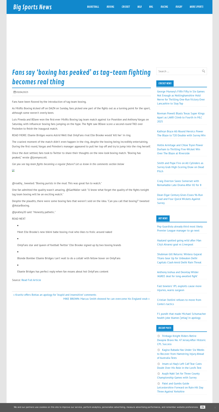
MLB (139, 6)
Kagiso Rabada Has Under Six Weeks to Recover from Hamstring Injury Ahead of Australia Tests (180, 354)
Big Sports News (32, 7)
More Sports (196, 6)
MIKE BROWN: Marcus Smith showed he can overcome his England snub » (106, 299)
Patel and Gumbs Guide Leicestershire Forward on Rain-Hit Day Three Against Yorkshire (180, 387)
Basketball (93, 6)
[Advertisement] (109, 43)
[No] (215, 407)
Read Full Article (31, 280)
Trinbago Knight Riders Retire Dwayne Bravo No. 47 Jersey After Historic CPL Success (181, 340)
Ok (202, 407)
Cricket (126, 6)
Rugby (179, 6)
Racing (164, 6)
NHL (151, 6)
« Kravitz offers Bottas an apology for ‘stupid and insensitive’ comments (54, 295)
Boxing (110, 6)
